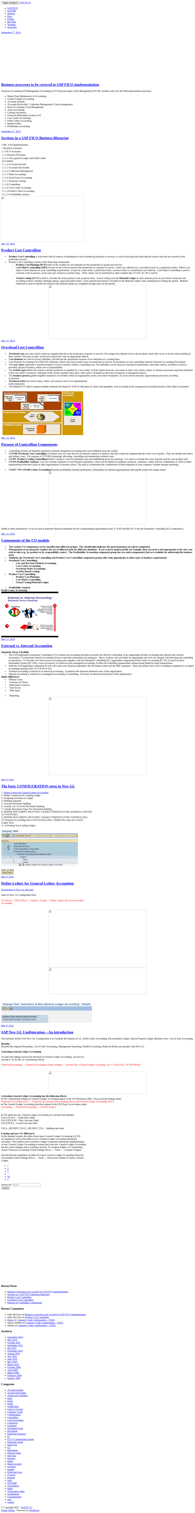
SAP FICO (12, 8)
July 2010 (12, 1356)
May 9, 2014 (7, 779)
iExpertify (12, 27)
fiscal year (12, 1445)
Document (12, 1431)
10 (8, 1176)
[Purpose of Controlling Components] (43, 435)
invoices (11, 1458)
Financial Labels (15, 1442)
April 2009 (12, 1370)
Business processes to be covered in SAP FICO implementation (50, 85)
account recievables (16, 1393)
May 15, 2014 (8, 340)
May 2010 (12, 1362)
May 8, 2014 (7, 877)
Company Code (15, 1412)
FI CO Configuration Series (20, 1439)
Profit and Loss (14, 1472)
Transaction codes (16, 1491)
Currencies (12, 1423)
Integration (12, 1450)
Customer (12, 1425)
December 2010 (15, 1351)
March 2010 (13, 1364)
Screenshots (13, 1486)
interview (11, 1455)
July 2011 (12, 1348)
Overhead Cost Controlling (22, 347)
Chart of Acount (15, 1409)
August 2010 (13, 1353)
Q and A (11, 1475)
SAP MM (12, 1483)
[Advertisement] (97, 58)
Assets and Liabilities (17, 1395)
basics (10, 1401)
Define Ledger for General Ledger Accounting (26, 792)
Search (5, 1188)
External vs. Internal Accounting (26, 646)
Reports (11, 1477)
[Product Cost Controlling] (42, 241)
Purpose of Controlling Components (29, 444)
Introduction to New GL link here (17, 889)
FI (8, 1436)
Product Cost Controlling (21, 250)
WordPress (34, 1510)
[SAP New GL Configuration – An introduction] (46, 1023)
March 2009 (13, 1372)
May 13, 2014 (8, 438)
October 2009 (14, 1367)
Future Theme (8, 1510)
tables (10, 1488)
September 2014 (15, 1337)
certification (13, 1406)
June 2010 (12, 1359)
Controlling (12, 1417)
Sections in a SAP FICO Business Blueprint (35, 138)
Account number (15, 1390)
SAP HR (11, 11)
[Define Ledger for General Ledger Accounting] (39, 874)
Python (10, 19)
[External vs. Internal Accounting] (29, 636)
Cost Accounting (15, 1420)
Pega (9, 16)
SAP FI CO (25, 2)
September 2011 (15, 1345)
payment (11, 1466)
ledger (10, 1461)
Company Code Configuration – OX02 (36, 1320)
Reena (10, 1320)
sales (9, 1480)
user (9, 1499)
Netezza (11, 13)
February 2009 (14, 1375)
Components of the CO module (25, 540)
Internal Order (14, 1453)
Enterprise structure (16, 1434)
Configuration (14, 1414)
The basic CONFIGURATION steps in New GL (38, 786)
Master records (14, 1464)
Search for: (6, 1184)
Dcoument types (15, 1428)
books (10, 1403)
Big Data (11, 22)
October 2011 (13, 1342)
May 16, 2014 (8, 243)
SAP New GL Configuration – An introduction (37, 1032)
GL (9, 1447)
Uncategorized (14, 1497)
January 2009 (13, 1378)
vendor (10, 1502)
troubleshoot (13, 1494)
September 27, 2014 (11, 32)
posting (10, 1469)
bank (9, 1398)
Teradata (11, 24)
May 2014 (12, 1340)
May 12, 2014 (8, 534)
